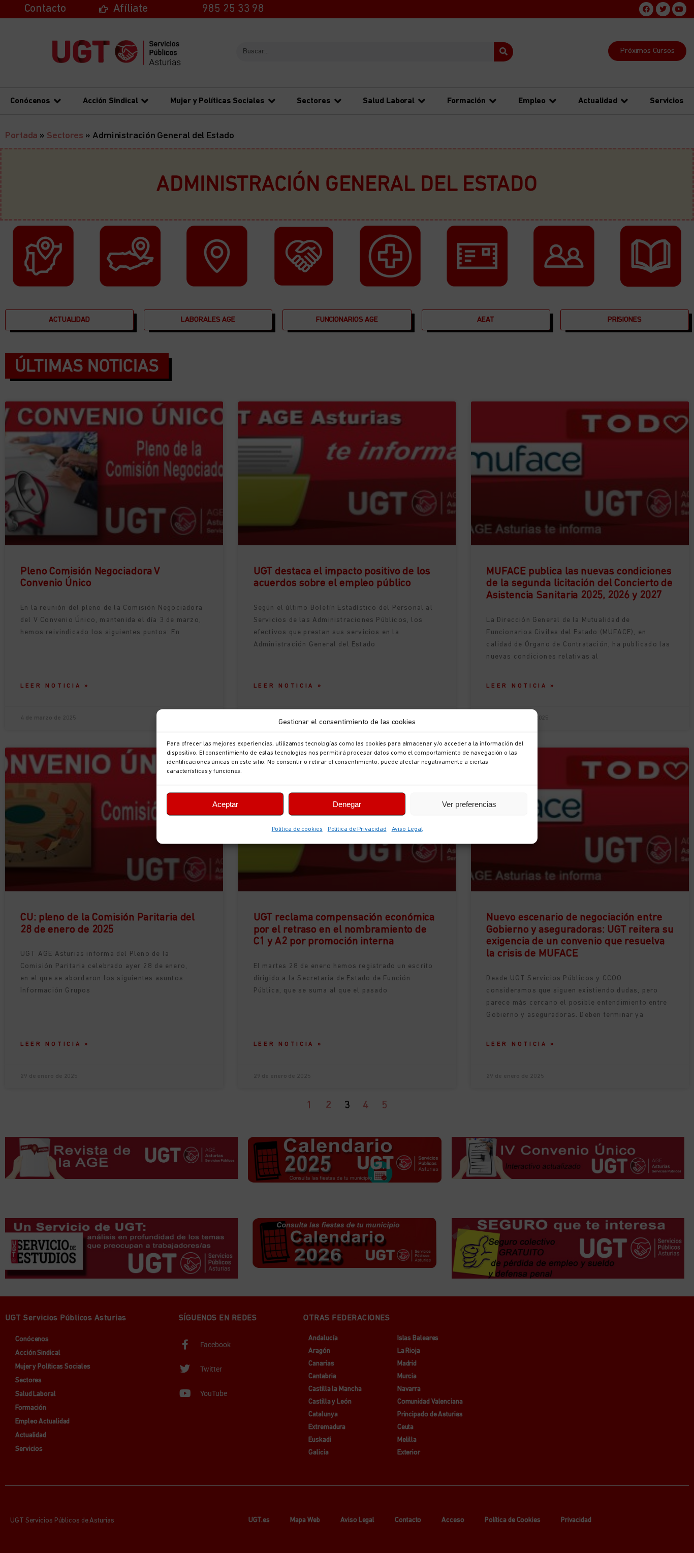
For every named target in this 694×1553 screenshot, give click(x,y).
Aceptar (225, 803)
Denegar (347, 803)
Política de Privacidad (357, 829)
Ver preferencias (469, 803)
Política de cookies (297, 829)
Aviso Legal (407, 829)
